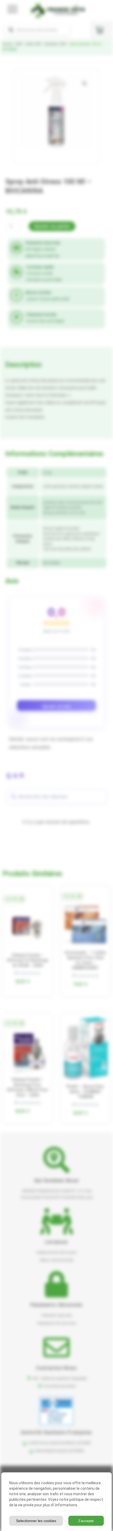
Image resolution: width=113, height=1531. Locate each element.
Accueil (7, 44)
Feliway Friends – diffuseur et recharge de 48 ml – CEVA (27, 960)
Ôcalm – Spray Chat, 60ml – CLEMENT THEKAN (85, 1091)
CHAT (18, 44)
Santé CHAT (33, 44)
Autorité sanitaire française (56, 1432)
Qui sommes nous (56, 1180)
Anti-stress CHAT (55, 44)
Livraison (56, 1242)
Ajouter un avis (56, 706)
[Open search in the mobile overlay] (37, 30)
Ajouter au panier (52, 226)
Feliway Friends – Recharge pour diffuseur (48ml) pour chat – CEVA (27, 1087)
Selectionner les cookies (36, 1521)
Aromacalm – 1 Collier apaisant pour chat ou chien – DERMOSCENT (85, 960)
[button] (84, 83)
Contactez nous (56, 1368)
